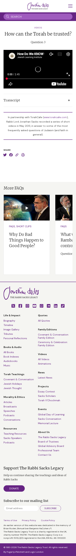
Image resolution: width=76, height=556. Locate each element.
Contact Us (44, 454)
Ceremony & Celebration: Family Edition (53, 344)
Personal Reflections (15, 338)
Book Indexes (11, 356)
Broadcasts (10, 406)
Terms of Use (10, 520)
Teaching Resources (15, 433)
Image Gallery (11, 329)
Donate (14, 488)
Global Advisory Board (51, 446)
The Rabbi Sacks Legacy (52, 437)
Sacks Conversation (49, 418)
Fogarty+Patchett (16, 552)
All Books (9, 352)
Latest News (45, 377)
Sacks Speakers (13, 438)
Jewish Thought (13, 388)
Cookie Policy (48, 520)
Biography (9, 320)
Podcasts (9, 415)
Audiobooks (10, 361)
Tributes (8, 333)
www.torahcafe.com (55, 117)
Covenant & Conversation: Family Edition (53, 336)
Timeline (8, 325)
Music (7, 365)
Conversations (12, 419)
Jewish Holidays (13, 383)
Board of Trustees (48, 441)
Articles (8, 402)
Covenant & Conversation (19, 379)
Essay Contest (46, 391)
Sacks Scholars (47, 396)
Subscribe (50, 508)
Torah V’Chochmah (49, 400)
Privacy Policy (29, 520)
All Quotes (44, 320)
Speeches (9, 411)
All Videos (43, 359)
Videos (38, 27)
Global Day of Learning (51, 414)
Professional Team (48, 450)
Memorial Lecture (48, 423)
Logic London (36, 552)
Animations (44, 363)
